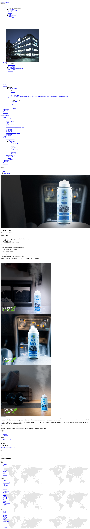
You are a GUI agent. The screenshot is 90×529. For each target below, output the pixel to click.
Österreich (5, 504)
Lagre (2, 430)
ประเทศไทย (6, 521)
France (4, 487)
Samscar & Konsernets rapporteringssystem (17, 17)
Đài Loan (5, 517)
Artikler (4, 84)
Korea (4, 511)
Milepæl (10, 16)
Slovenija (5, 498)
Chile (4, 472)
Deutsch (5, 464)
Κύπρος (4, 507)
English (4, 465)
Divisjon (5, 86)
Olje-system (54, 96)
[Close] (1, 450)
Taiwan (4, 516)
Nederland (5, 492)
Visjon (9, 14)
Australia (5, 527)
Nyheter (5, 62)
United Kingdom (6, 503)
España (4, 486)
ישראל (4, 518)
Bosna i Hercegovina (7, 482)
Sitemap (2, 447)
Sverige (4, 501)
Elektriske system (33, 96)
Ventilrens (24, 96)
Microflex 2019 (11, 69)
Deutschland (5, 485)
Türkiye (4, 502)
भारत (4, 519)
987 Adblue (10, 71)
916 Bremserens (11, 65)
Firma (4, 7)
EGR (12, 96)
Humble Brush (11, 67)
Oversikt (13, 92)
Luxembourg (6, 491)
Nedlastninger (6, 109)
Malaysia (5, 513)
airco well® (5, 113)
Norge (4, 493)
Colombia (5, 473)
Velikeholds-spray (61, 96)
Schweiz (5, 497)
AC (38, 96)
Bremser (28, 96)
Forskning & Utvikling (13, 10)
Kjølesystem (49, 96)
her (1, 423)
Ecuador (5, 475)
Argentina (5, 470)
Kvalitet (10, 13)
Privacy (11, 447)
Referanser (5, 110)
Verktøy (66, 96)
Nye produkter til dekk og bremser (15, 68)
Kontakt (5, 434)
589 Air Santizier (11, 66)
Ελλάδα (4, 505)
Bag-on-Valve (14, 101)
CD (14, 447)
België (4, 480)
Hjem (4, 171)
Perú (4, 476)
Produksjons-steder (12, 15)
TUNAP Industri (6, 441)
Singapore (5, 515)
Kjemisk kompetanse (12, 11)
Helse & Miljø (11, 9)
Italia (4, 490)
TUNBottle (13, 108)
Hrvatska (5, 489)
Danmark (5, 484)
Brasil (4, 471)
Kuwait (4, 512)
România (5, 496)
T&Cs (5, 447)
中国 (4, 522)
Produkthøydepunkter (12, 97)
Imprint (8, 447)
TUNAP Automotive (12, 88)
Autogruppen (6, 111)
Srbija (4, 499)
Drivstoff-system (42, 96)
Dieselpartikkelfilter (18, 96)
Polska (4, 495)
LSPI (12, 104)
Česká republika (6, 483)
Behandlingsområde (15, 95)
